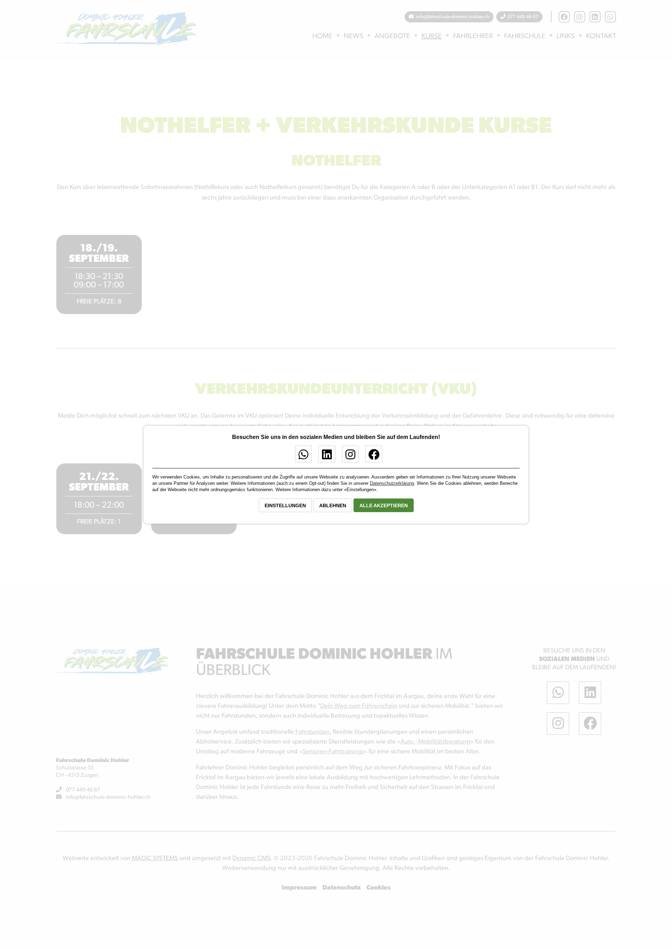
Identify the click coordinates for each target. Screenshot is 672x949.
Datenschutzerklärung (392, 483)
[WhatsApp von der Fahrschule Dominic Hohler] (301, 457)
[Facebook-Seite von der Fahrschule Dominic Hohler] (371, 457)
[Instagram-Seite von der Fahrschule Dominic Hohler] (348, 457)
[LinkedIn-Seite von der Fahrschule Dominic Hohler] (324, 457)
